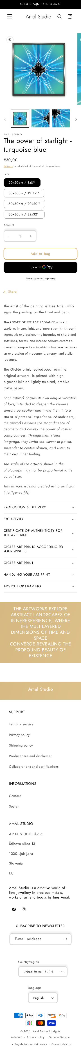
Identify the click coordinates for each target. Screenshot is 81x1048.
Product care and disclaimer (30, 756)
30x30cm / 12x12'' (24, 193)
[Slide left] (5, 119)
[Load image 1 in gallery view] (20, 118)
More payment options (40, 278)
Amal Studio (40, 1031)
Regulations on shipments (31, 1044)
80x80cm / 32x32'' (24, 214)
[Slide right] (76, 119)
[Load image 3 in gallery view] (61, 118)
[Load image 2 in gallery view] (41, 118)
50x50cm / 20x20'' (24, 203)
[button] (9, 16)
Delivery (8, 166)
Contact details (61, 1044)
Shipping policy (21, 745)
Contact (15, 795)
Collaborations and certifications (34, 766)
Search (14, 806)
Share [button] (12, 291)
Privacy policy (19, 734)
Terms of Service (59, 1037)
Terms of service (21, 724)
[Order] (66, 939)
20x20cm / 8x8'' (22, 182)
